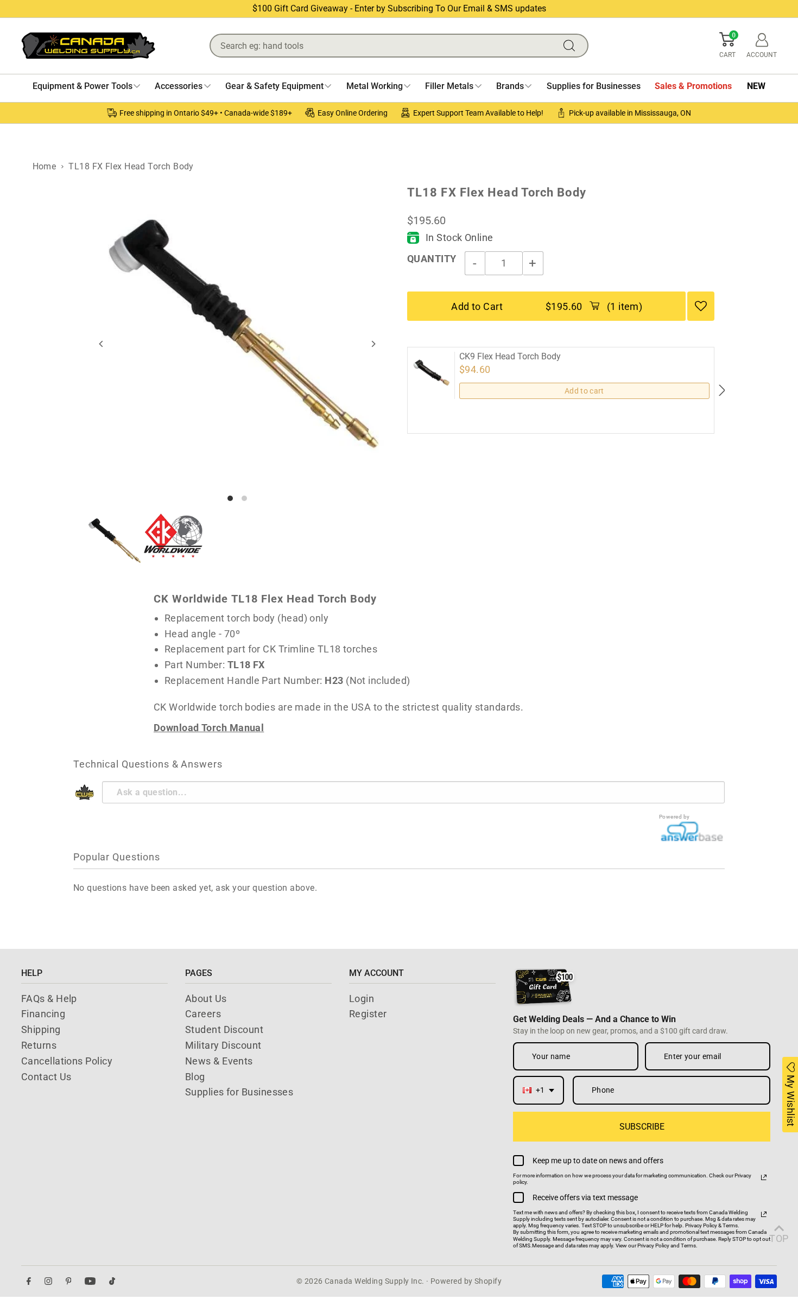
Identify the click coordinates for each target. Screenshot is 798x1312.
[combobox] (538, 1090)
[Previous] (101, 344)
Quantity (432, 258)
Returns (38, 1045)
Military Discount (223, 1045)
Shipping (41, 1029)
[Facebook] (29, 1281)
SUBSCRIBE (641, 1126)
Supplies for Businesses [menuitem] (594, 86)
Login (361, 998)
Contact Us (46, 1076)
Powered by (674, 817)
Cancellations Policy (66, 1061)
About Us (206, 998)
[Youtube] (90, 1281)
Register (368, 1013)
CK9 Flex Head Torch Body (510, 357)
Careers (203, 1013)
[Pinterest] (69, 1281)
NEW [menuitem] (756, 86)
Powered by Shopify (466, 1281)
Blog (195, 1076)
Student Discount (224, 1029)
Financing (43, 1013)
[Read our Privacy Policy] (763, 1177)
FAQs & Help (49, 998)
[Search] (571, 45)
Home (44, 166)
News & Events (219, 1061)
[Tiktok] (112, 1281)
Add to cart (584, 390)
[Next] (373, 344)
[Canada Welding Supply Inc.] (88, 46)
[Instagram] (48, 1281)
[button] (727, 45)
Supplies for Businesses (239, 1092)
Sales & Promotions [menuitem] (693, 86)
